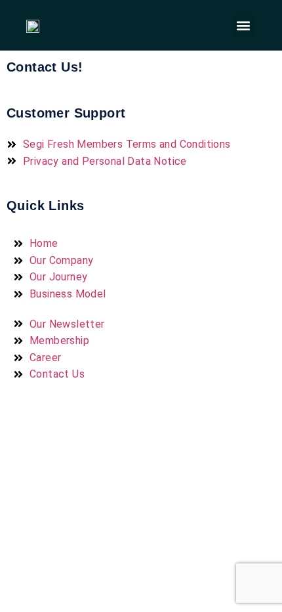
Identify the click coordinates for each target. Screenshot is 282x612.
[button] (243, 25)
